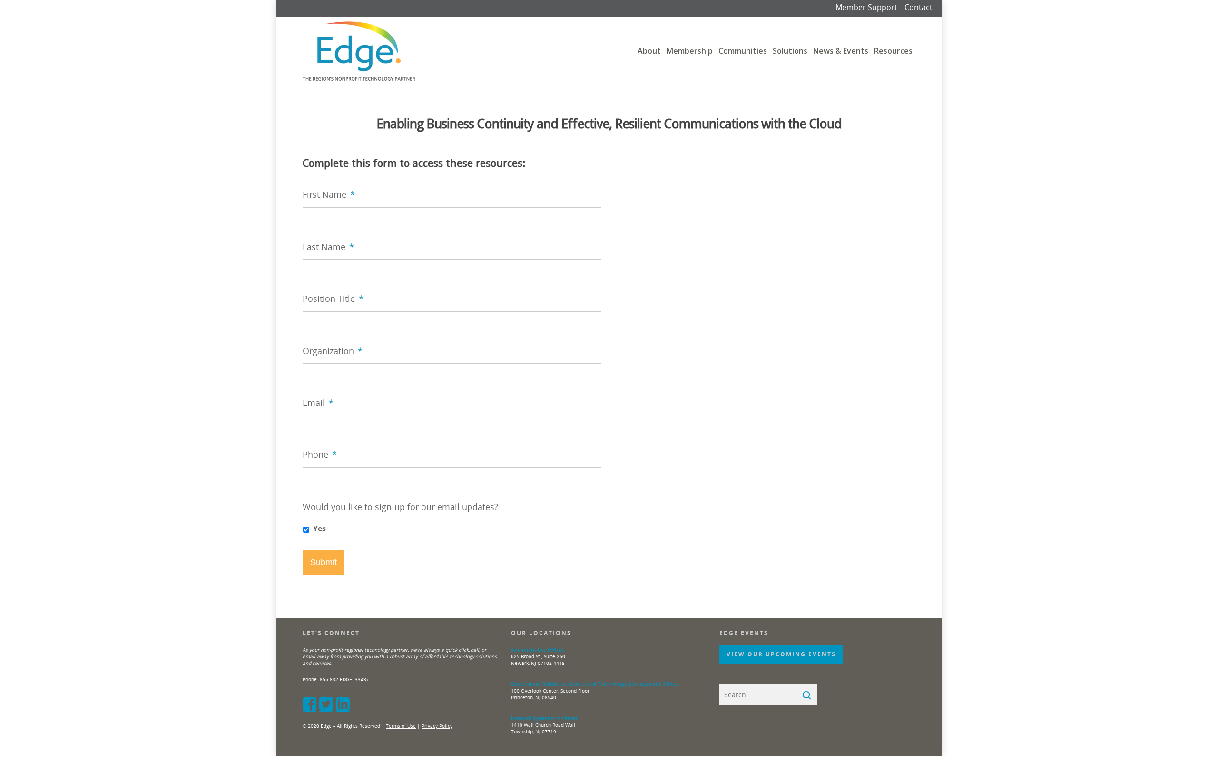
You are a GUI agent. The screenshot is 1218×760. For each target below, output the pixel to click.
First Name (329, 194)
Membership (690, 51)
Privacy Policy (437, 725)
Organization (333, 351)
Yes (319, 528)
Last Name (328, 246)
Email (318, 402)
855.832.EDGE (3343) (344, 679)
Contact (918, 7)
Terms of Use (401, 725)
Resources (893, 51)
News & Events (840, 51)
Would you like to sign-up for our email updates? (400, 506)
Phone (320, 454)
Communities (742, 51)
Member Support (866, 7)
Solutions (790, 51)
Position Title (333, 298)
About (649, 51)
